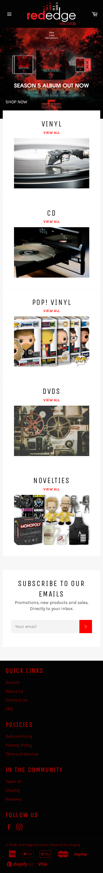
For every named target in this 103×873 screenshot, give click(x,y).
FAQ (9, 708)
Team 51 (13, 781)
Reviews (13, 799)
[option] (51, 73)
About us (14, 691)
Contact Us (16, 700)
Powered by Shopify (64, 845)
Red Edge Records (33, 845)
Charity (12, 790)
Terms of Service (21, 754)
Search (12, 682)
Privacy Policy (18, 745)
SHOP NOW (16, 101)
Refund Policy (18, 736)
